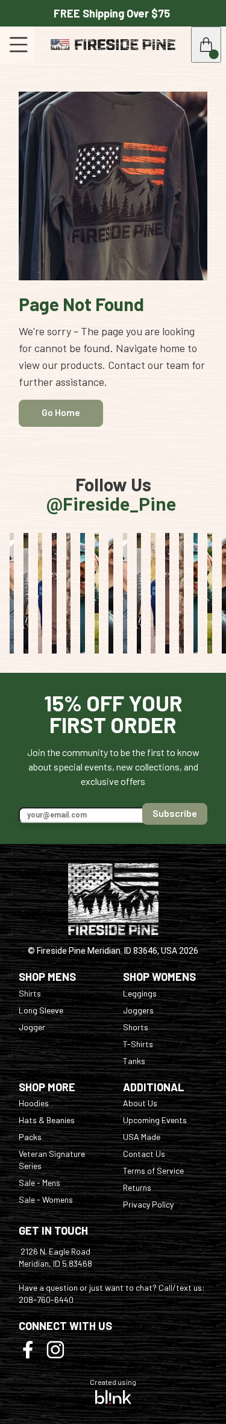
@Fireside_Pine (113, 494)
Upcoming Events (155, 1120)
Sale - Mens (39, 1182)
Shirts (30, 993)
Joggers (138, 1010)
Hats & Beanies (47, 1120)
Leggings (140, 993)
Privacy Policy (148, 1204)
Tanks (134, 1061)
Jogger (32, 1027)
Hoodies (34, 1103)
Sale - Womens (46, 1199)
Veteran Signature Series (53, 1159)
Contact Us (144, 1153)
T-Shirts (138, 1044)
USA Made (141, 1137)
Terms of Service (153, 1170)
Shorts (135, 1027)
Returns (137, 1187)
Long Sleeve (41, 1010)
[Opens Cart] (206, 45)
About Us (140, 1103)
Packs (30, 1137)
